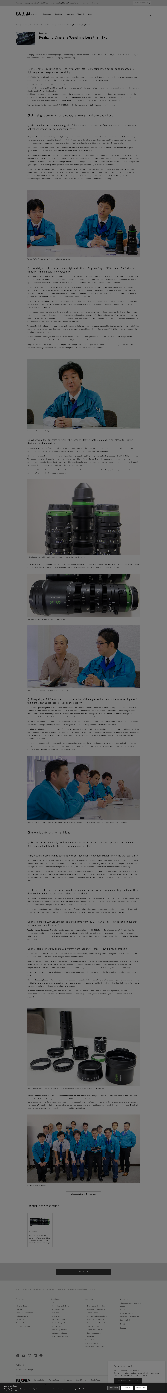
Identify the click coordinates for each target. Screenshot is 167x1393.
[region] (83, 1388)
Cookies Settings (113, 1387)
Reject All (127, 1387)
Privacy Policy (19, 1391)
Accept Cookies (141, 1387)
